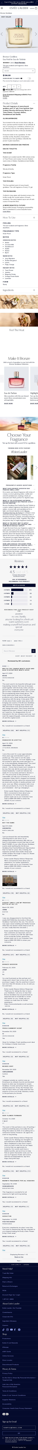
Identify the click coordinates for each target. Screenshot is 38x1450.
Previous (2, 3)
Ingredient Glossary (9, 1321)
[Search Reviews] (33, 651)
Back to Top (19, 1257)
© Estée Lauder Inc (19, 1447)
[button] (1, 34)
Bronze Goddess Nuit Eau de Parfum (16, 512)
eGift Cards (6, 1351)
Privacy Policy (22, 1439)
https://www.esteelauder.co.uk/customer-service (18, 1005)
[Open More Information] (21, 78)
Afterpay (5, 1347)
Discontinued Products (10, 1364)
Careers (5, 1325)
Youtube (11, 1330)
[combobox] (19, 71)
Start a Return (7, 1282)
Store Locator (7, 1360)
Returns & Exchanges (10, 1286)
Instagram (7, 1330)
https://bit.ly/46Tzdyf (12, 1158)
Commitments (7, 1312)
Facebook (15, 1330)
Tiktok (3, 1330)
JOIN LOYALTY (16, 1264)
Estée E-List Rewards (10, 1343)
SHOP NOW (8, 403)
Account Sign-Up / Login (11, 1295)
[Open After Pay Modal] (12, 89)
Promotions (6, 1338)
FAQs (4, 1290)
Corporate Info (7, 1317)
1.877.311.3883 (8, 1299)
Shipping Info (7, 1277)
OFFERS (26, 1264)
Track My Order (8, 1273)
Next (36, 3)
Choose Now (22, 4)
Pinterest (19, 1330)
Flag (3, 735)
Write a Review (19, 585)
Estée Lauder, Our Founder (12, 1308)
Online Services (8, 1356)
